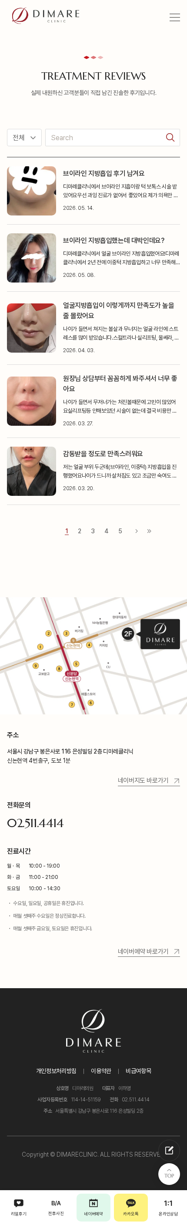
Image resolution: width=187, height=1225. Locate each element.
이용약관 (101, 1070)
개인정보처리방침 (56, 1070)
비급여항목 (138, 1070)
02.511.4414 (35, 823)
